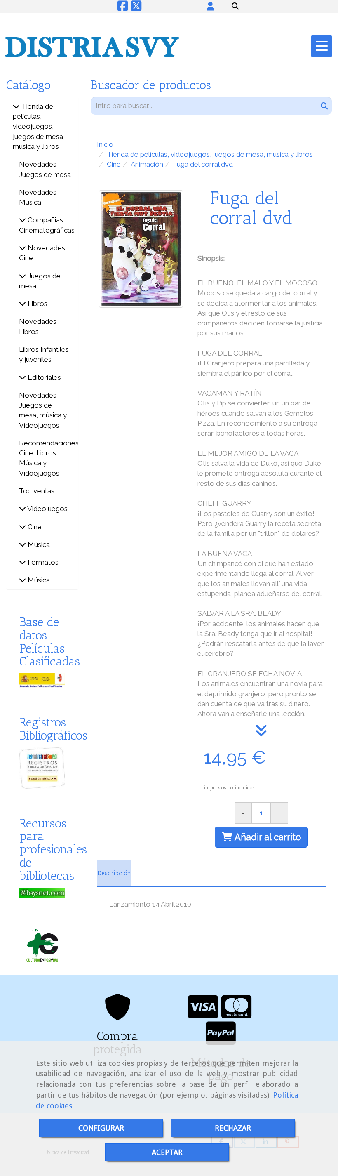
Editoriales (43, 377)
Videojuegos (47, 508)
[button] (210, 6)
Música (38, 544)
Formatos (42, 562)
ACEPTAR (167, 1152)
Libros (36, 303)
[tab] (114, 873)
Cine (34, 527)
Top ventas (36, 491)
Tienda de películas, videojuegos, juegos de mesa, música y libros (39, 126)
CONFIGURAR (101, 1128)
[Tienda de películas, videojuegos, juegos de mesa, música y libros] (16, 106)
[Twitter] (136, 8)
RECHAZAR (233, 1128)
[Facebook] (122, 8)
